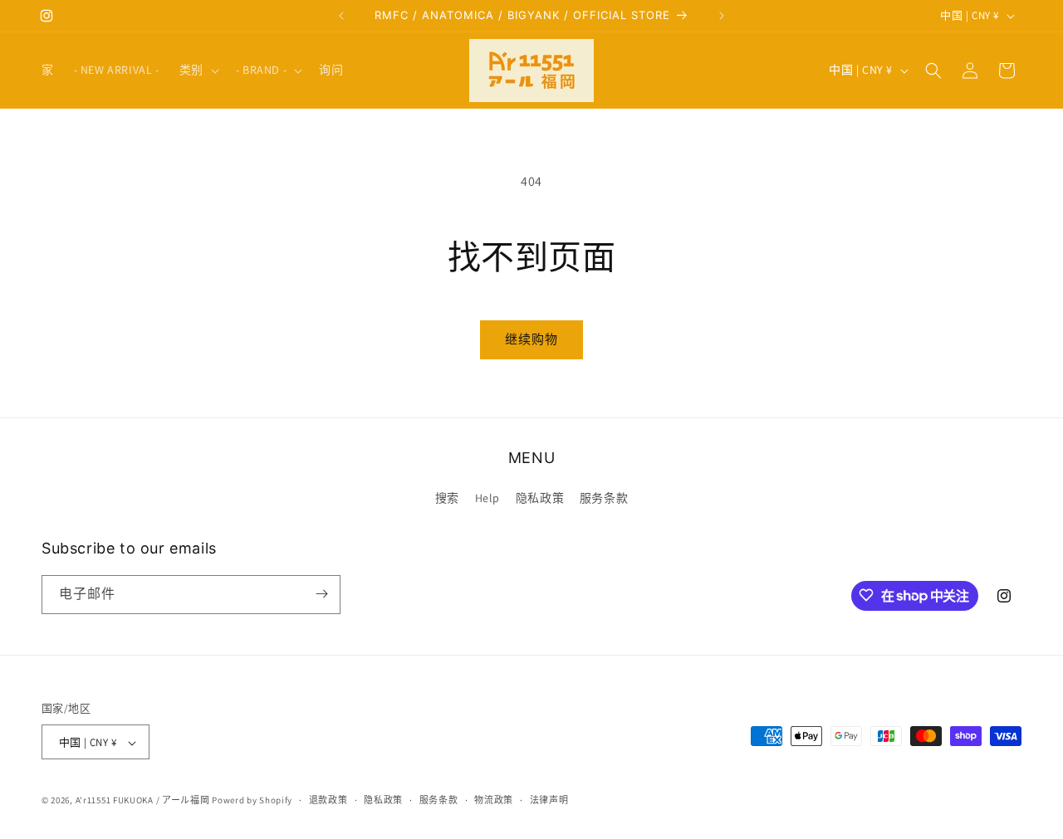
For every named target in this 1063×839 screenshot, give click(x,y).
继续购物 (531, 339)
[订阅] (321, 593)
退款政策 (328, 800)
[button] (197, 69)
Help (487, 498)
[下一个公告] (721, 16)
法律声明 (549, 800)
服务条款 (604, 498)
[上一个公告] (341, 16)
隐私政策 (540, 498)
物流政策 (493, 800)
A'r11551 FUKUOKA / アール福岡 (143, 801)
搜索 (447, 498)
